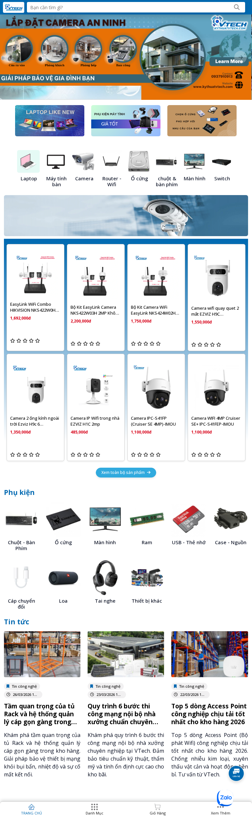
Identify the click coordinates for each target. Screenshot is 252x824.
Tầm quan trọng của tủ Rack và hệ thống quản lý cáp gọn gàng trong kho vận (39, 718)
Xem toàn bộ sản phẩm (123, 472)
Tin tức (16, 622)
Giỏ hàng (158, 813)
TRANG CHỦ (31, 813)
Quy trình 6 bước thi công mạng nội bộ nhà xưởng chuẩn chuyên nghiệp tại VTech (122, 718)
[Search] (237, 7)
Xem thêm (220, 813)
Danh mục (94, 813)
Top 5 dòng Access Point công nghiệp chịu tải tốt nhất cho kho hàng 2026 (209, 714)
